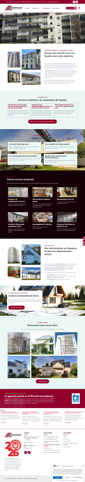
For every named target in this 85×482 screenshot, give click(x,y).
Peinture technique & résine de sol (52, 452)
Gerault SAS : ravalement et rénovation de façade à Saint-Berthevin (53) (30, 413)
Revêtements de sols (65, 199)
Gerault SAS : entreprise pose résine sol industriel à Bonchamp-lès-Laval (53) (74, 413)
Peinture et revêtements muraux (16, 200)
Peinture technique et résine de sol (66, 225)
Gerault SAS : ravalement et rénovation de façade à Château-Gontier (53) (9, 413)
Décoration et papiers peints (41, 200)
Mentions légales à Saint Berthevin (72, 480)
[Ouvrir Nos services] (39, 8)
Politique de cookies (61, 480)
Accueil (65, 436)
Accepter (57, 477)
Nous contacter (67, 446)
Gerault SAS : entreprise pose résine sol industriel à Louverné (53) (53, 412)
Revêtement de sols (48, 448)
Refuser (67, 477)
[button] (82, 466)
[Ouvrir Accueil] (29, 8)
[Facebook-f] (74, 2)
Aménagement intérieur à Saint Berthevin (51, 442)
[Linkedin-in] (76, 2)
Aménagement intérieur (42, 224)
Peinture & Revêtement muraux (51, 436)
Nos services (66, 439)
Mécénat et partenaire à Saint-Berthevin (70, 444)
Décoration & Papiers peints (50, 439)
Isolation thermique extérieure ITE (52, 450)
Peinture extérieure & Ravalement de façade (52, 445)
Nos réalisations (67, 441)
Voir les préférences (77, 477)
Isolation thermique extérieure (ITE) (16, 225)
